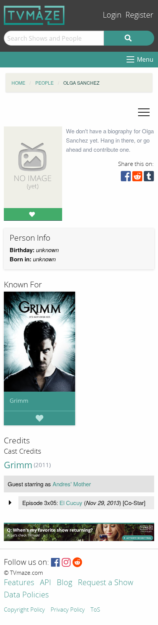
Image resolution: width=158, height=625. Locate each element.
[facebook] (126, 178)
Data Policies (26, 595)
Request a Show (105, 583)
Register (139, 15)
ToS (95, 610)
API (45, 583)
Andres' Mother (72, 484)
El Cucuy (70, 503)
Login (112, 15)
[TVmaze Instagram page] (66, 563)
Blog (64, 583)
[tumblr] (149, 178)
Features (19, 583)
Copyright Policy (24, 610)
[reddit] (137, 178)
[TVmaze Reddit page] (77, 563)
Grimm (19, 400)
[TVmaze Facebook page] (55, 563)
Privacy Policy (68, 610)
